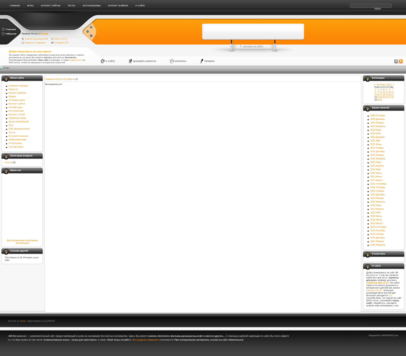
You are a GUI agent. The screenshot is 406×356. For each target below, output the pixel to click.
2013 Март (375, 205)
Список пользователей (36, 39)
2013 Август (376, 223)
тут (390, 295)
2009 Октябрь (377, 115)
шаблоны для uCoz (377, 282)
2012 (58, 79)
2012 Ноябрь (377, 191)
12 (386, 92)
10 (381, 92)
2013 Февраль (377, 201)
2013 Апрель (377, 209)
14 (392, 92)
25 (384, 97)
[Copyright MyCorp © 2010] (386, 320)
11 (384, 92)
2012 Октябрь (377, 187)
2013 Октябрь (377, 230)
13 (389, 92)
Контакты (180, 61)
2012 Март (375, 162)
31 (381, 100)
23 (378, 97)
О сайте (110, 61)
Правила (209, 61)
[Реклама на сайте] (253, 46)
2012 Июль (376, 176)
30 (378, 100)
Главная (49, 79)
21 (392, 94)
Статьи (8, 162)
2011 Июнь (376, 144)
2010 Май (375, 133)
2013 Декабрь (377, 237)
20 (389, 94)
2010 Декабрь (377, 137)
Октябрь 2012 (384, 84)
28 (392, 97)
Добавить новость (144, 61)
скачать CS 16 (374, 290)
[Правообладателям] (396, 61)
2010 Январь (377, 122)
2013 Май (375, 212)
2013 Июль (376, 219)
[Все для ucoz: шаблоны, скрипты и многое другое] (51, 28)
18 (384, 94)
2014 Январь (377, 241)
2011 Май (375, 140)
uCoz (22, 321)
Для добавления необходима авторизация (22, 241)
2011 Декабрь (377, 151)
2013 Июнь (376, 216)
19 (386, 94)
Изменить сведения (35, 42)
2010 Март (375, 130)
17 (381, 94)
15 (375, 94)
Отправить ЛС (61, 42)
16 (378, 94)
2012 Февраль (377, 158)
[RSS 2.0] (401, 61)
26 (386, 97)
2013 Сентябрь (378, 227)
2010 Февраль (377, 126)
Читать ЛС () (60, 39)
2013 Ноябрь (377, 234)
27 (389, 97)
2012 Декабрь (377, 194)
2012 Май (375, 169)
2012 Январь (377, 155)
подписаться (76, 60)
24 (381, 97)
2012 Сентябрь (378, 183)
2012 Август (376, 180)
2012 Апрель (377, 165)
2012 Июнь (376, 173)
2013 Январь (377, 198)
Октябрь (68, 79)
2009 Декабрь (377, 119)
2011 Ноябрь (377, 148)
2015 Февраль (377, 245)
